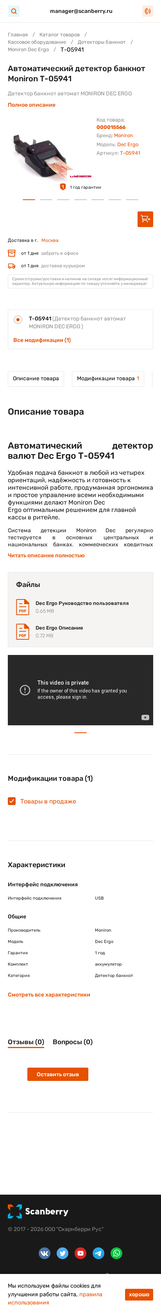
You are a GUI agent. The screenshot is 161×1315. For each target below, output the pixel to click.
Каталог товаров (59, 35)
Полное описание (31, 105)
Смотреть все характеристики (49, 994)
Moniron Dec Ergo (28, 49)
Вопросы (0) (73, 1042)
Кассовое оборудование (37, 42)
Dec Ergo (127, 144)
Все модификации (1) (42, 340)
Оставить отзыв (58, 1074)
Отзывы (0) (26, 1042)
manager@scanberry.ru (81, 11)
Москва (50, 240)
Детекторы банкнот (102, 42)
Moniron (123, 135)
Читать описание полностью (46, 555)
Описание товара (36, 378)
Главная (18, 35)
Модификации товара (108, 378)
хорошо (139, 1294)
